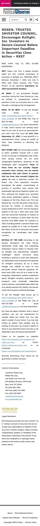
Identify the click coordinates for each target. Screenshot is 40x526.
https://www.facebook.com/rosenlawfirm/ (19, 351)
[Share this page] (36, 19)
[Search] (25, 19)
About (9, 513)
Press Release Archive (24, 513)
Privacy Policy (31, 522)
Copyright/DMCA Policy (13, 522)
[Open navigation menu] (4, 19)
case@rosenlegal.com (11, 125)
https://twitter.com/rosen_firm (14, 345)
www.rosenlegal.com (13, 399)
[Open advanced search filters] (30, 19)
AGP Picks (5, 3)
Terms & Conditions (30, 518)
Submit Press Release (11, 518)
